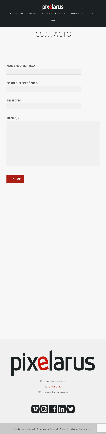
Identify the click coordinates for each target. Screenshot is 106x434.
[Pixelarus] (53, 7)
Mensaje (12, 118)
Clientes (92, 13)
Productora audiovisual (22, 13)
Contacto (53, 20)
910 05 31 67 (55, 386)
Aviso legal (85, 429)
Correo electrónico (22, 83)
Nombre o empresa (20, 66)
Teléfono (13, 100)
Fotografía (77, 13)
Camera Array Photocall (53, 13)
